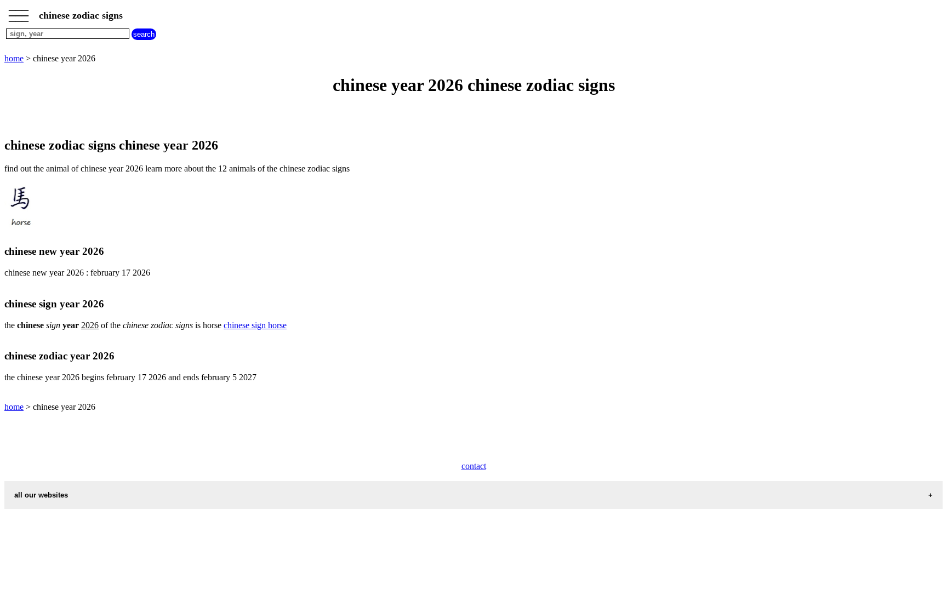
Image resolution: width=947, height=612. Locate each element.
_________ (18, 12)
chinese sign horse (255, 325)
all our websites (41, 495)
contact (473, 466)
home (14, 58)
